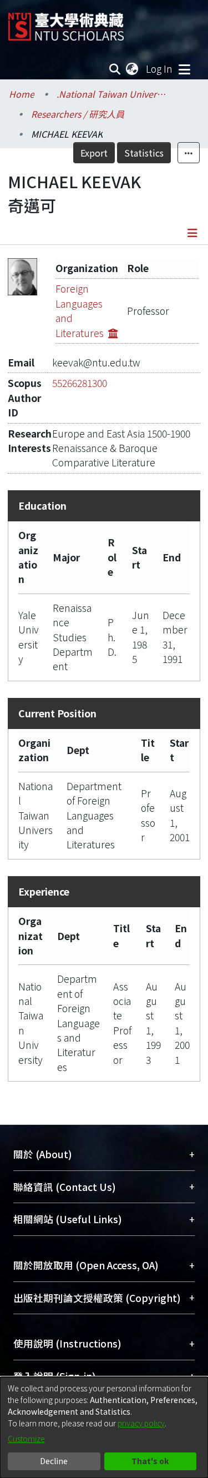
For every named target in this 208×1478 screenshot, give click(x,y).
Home (21, 93)
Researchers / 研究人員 (77, 113)
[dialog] (104, 1427)
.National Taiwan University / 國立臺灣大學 (112, 93)
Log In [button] (160, 69)
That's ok (150, 1460)
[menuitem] (132, 69)
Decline (54, 1460)
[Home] (66, 22)
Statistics (144, 152)
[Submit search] (115, 69)
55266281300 (79, 383)
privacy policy (141, 1423)
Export (94, 152)
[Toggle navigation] (184, 68)
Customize (26, 1438)
